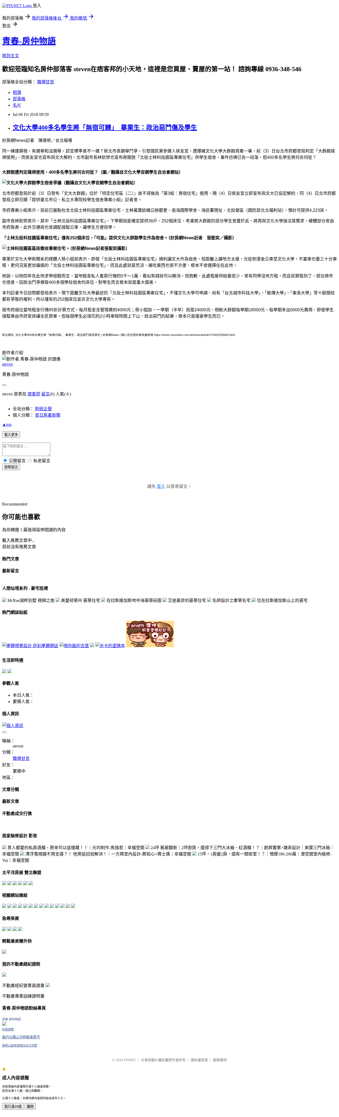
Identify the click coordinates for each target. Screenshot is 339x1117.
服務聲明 (220, 1060)
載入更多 (11, 435)
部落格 (19, 99)
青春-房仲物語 (29, 41)
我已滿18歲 (13, 1107)
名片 (17, 105)
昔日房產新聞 (47, 415)
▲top (7, 424)
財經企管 (43, 409)
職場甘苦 (45, 82)
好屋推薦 (8, 1029)
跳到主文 (10, 55)
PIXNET (130, 1060)
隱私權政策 (199, 1060)
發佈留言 (11, 467)
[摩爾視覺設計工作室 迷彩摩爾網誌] (30, 645)
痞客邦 (34, 394)
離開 (30, 1107)
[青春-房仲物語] (4, 1024)
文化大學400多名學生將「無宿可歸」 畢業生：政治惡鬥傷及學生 (105, 127)
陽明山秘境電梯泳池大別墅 (19, 1045)
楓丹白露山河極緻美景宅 (21, 1037)
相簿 (17, 92)
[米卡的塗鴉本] (110, 645)
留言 (45, 394)
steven (7, 364)
